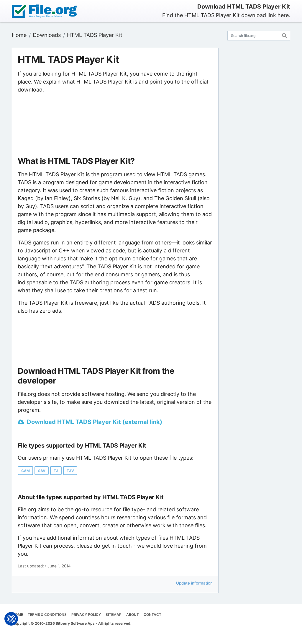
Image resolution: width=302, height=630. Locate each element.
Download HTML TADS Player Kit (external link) (94, 421)
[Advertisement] (115, 125)
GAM (25, 471)
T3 (56, 471)
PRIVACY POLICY (86, 614)
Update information (194, 583)
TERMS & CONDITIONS (47, 614)
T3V (70, 471)
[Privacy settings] (11, 619)
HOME (17, 614)
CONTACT (152, 614)
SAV (41, 471)
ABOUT (132, 614)
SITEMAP (114, 614)
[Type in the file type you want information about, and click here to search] (284, 34)
